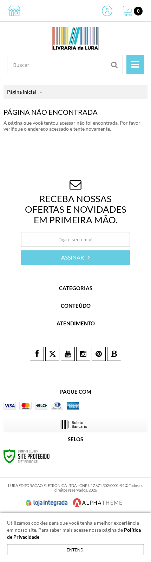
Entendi (76, 550)
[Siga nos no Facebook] (37, 354)
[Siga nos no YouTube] (68, 354)
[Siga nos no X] (52, 354)
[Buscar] (114, 64)
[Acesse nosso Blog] (114, 354)
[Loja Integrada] (47, 503)
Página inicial (21, 92)
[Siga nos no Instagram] (83, 354)
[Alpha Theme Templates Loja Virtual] (97, 502)
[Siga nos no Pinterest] (99, 354)
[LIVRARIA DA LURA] (75, 38)
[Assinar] (75, 257)
